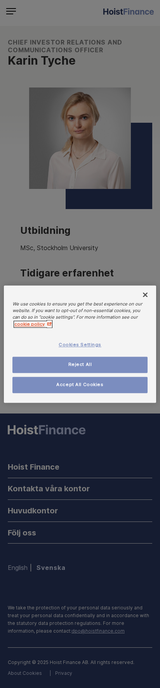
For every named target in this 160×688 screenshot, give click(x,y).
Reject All (80, 364)
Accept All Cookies (79, 384)
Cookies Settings (80, 344)
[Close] (145, 294)
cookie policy (29, 324)
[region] (80, 344)
